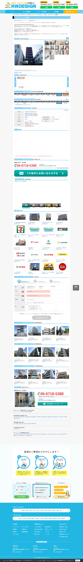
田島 (35, 423)
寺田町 (30, 113)
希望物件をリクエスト (64, 534)
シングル (47, 531)
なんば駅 (41, 518)
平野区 (57, 510)
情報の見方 (66, 110)
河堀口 (24, 434)
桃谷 (22, 423)
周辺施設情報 (24, 531)
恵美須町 (22, 435)
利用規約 (21, 313)
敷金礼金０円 (48, 527)
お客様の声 (24, 529)
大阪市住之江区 (55, 416)
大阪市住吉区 (38, 416)
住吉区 (30, 510)
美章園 (31, 434)
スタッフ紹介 (15, 534)
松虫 (31, 435)
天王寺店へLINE (62, 529)
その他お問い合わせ (63, 536)
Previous (15, 54)
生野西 (20, 423)
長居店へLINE (62, 531)
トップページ (15, 527)
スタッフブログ (25, 527)
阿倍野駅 (50, 518)
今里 (36, 434)
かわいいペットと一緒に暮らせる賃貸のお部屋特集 (23, 411)
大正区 (34, 510)
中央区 (38, 510)
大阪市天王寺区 (22, 416)
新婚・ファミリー (49, 529)
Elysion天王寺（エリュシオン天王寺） (34, 359)
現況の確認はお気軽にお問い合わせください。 (23, 104)
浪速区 (46, 510)
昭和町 (15, 435)
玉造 (66, 434)
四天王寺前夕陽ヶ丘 (43, 434)
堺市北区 (15, 418)
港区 (61, 510)
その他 (40, 287)
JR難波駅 (63, 518)
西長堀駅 (55, 518)
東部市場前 (31, 114)
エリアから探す (37, 527)
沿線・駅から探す (38, 529)
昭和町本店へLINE (63, 527)
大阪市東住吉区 (44, 416)
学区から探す (37, 531)
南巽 (34, 434)
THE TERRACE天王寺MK (46, 359)
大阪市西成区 (50, 416)
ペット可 (47, 534)
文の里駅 (37, 518)
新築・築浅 (36, 534)
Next (42, 54)
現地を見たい (53, 286)
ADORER (44, 381)
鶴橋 (32, 115)
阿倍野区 (23, 510)
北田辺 (49, 434)
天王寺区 (42, 510)
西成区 (49, 510)
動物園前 (28, 435)
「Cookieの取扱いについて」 (62, 560)
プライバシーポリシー (29, 313)
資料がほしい (41, 286)
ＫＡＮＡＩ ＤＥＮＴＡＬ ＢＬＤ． (62, 381)
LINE (46, 7)
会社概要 (15, 529)
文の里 (58, 434)
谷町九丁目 (55, 434)
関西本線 (26, 114)
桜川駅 (59, 518)
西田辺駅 (46, 518)
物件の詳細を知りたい (32, 286)
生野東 (33, 111)
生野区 (27, 510)
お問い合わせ (65, 95)
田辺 (17, 435)
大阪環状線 (27, 113)
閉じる (77, 560)
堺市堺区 (65, 416)
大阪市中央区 (61, 416)
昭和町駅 (20, 518)
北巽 (29, 434)
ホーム (12, 11)
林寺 (14, 423)
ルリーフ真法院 (59, 359)
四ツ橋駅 (29, 518)
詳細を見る (59, 95)
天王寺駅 (24, 518)
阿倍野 (61, 434)
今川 (25, 435)
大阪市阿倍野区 (33, 416)
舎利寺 (30, 423)
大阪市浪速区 (27, 416)
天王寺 (38, 434)
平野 (19, 435)
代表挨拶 (15, 531)
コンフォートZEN (17, 359)
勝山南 (25, 423)
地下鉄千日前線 (27, 115)
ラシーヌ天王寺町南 (17, 381)
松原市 (18, 418)
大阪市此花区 (16, 416)
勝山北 (17, 423)
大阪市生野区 (29, 111)
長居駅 (33, 518)
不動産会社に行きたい (32, 287)
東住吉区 (53, 510)
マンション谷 (30, 381)
